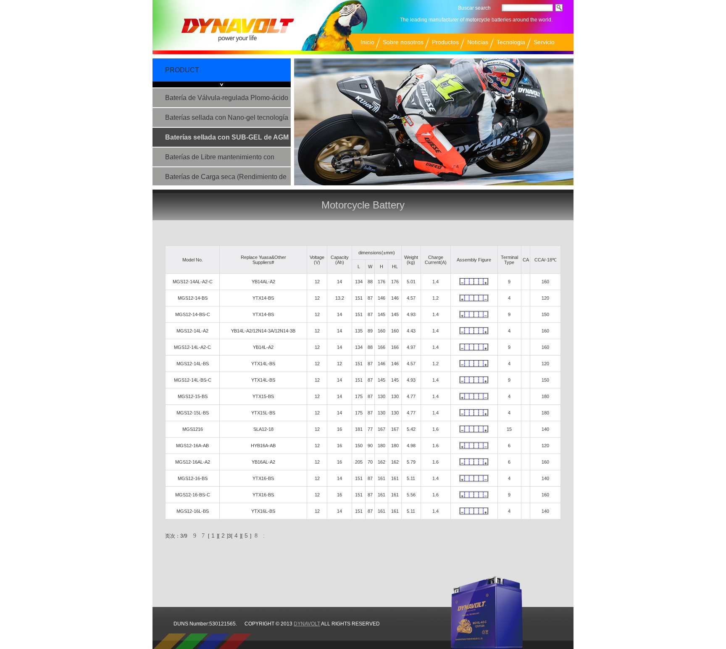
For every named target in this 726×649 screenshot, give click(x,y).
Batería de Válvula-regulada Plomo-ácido (226, 97)
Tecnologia (511, 42)
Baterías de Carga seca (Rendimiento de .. (226, 179)
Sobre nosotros (403, 42)
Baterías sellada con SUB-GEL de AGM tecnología (227, 140)
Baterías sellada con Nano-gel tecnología (226, 117)
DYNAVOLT (307, 624)
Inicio (367, 42)
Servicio (544, 42)
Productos (445, 42)
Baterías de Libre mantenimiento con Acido (219, 159)
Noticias (477, 42)
